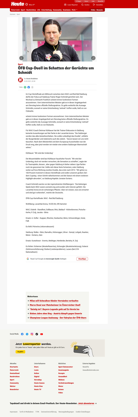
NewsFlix (86, 367)
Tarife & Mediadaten (26, 412)
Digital (36, 377)
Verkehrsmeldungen (66, 383)
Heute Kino (38, 386)
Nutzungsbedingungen (66, 412)
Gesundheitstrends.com (91, 370)
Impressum (13, 412)
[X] (27, 334)
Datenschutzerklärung (49, 412)
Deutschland (14, 373)
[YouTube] (41, 334)
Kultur (36, 373)
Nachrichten (14, 377)
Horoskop (38, 380)
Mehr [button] (74, 10)
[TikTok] (37, 334)
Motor (60, 386)
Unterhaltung (46, 10)
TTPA (37, 412)
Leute (36, 370)
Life (38, 10)
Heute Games (39, 383)
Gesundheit (62, 377)
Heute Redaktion (32, 79)
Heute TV (37, 390)
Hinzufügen (82, 259)
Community (57, 10)
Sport (23, 10)
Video (93, 10)
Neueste (99, 10)
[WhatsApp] (25, 87)
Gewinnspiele (63, 370)
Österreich (15, 10)
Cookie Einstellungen (83, 412)
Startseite (12, 14)
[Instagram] (32, 334)
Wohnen (61, 380)
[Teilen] (32, 87)
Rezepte (61, 373)
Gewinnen (67, 10)
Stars (36, 367)
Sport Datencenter (65, 367)
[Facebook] (28, 87)
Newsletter (14, 390)
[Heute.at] (17, 4)
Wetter (12, 386)
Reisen (61, 390)
